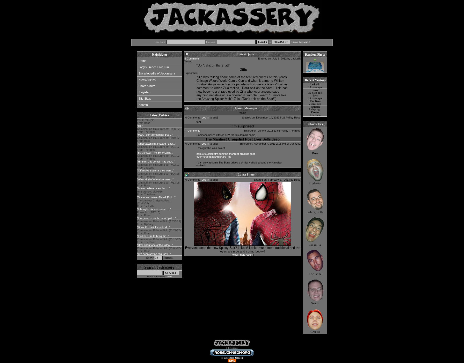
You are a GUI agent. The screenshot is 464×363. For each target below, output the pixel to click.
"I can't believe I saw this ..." (153, 188)
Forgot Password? (300, 42)
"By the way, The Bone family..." (155, 152)
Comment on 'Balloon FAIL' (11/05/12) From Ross (159, 251)
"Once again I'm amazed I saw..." (156, 143)
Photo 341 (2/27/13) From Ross (156, 215)
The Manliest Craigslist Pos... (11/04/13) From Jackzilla (154, 205)
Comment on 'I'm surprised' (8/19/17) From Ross (158, 140)
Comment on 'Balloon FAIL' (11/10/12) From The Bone (159, 242)
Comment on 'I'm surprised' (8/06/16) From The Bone (158, 176)
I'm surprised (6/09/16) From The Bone (156, 194)
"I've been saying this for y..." (154, 253)
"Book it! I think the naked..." (153, 227)
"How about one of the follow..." (155, 245)
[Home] (232, 345)
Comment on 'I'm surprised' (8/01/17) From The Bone (158, 149)
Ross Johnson (236, 357)
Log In (205, 117)
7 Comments (192, 130)
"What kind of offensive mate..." (155, 179)
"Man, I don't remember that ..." (155, 134)
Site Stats (144, 98)
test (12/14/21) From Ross (145, 123)
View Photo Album (242, 254)
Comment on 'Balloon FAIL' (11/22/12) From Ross (159, 233)
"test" (140, 125)
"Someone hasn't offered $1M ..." (156, 197)
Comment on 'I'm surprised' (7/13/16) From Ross (158, 185)
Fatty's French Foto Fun (153, 67)
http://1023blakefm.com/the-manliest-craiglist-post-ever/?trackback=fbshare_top (226, 155)
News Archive (147, 79)
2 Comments (192, 58)
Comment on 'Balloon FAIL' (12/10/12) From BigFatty (159, 224)
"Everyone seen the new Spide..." (156, 218)
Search (143, 105)
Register (144, 92)
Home (142, 61)
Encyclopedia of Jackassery (156, 73)
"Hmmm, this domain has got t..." (156, 161)
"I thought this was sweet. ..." (154, 209)
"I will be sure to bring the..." (153, 236)
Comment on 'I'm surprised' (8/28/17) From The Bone (158, 131)
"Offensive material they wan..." (155, 170)
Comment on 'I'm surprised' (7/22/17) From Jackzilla (158, 167)
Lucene (169, 276)
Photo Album (146, 86)
